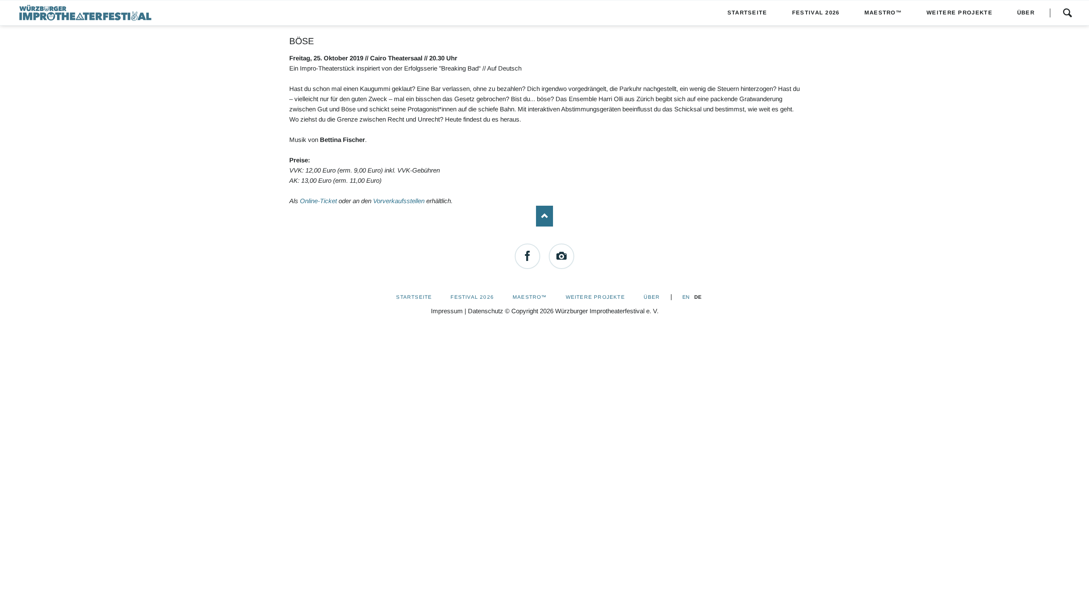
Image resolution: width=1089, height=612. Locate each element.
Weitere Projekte (595, 297)
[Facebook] (527, 256)
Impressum (447, 310)
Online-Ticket (318, 200)
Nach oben (544, 216)
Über (652, 297)
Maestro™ (530, 297)
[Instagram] (561, 256)
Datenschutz (485, 310)
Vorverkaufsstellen (399, 200)
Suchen (1067, 12)
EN (686, 297)
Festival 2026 (472, 297)
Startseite (414, 297)
